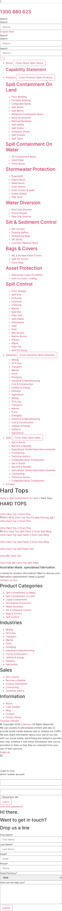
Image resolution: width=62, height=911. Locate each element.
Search (3, 19)
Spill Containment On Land (29, 87)
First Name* (6, 835)
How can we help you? (12, 882)
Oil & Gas (16, 363)
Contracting (18, 452)
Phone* (4, 863)
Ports (14, 373)
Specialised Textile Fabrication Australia (33, 449)
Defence (16, 391)
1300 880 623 (15, 11)
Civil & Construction (22, 384)
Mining (15, 359)
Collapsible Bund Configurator (28, 459)
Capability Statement (26, 69)
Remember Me (10, 797)
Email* (3, 854)
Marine (15, 370)
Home (3, 498)
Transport (17, 366)
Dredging (17, 377)
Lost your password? (11, 806)
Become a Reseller (22, 445)
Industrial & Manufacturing (26, 380)
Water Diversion (23, 202)
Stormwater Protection (30, 169)
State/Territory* (8, 873)
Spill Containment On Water (29, 146)
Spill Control (19, 284)
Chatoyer (26, 724)
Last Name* (6, 844)
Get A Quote (18, 442)
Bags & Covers (21, 248)
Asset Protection (24, 268)
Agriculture (18, 394)
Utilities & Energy (21, 387)
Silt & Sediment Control (31, 222)
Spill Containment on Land (23, 498)
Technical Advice (21, 456)
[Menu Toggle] (2, 58)
